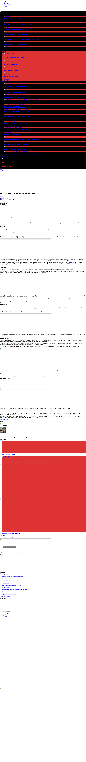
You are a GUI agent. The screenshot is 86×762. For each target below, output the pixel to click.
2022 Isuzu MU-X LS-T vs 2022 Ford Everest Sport (16, 107)
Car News (4, 1)
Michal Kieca (2, 196)
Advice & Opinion (5, 6)
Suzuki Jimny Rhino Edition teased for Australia (15, 29)
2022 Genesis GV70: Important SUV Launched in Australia (18, 19)
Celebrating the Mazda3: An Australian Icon (14, 149)
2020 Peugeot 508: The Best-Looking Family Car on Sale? (18, 124)
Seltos (35, 308)
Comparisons (4, 5)
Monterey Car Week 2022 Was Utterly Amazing (15, 144)
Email (1, 548)
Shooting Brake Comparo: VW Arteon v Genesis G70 (16, 102)
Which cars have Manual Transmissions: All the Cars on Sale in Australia (21, 139)
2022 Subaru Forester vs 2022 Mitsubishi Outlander (17, 112)
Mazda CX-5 (72, 262)
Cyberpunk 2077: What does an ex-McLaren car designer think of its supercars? (23, 154)
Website (1, 550)
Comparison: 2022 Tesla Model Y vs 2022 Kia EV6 (16, 97)
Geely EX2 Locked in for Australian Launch (14, 44)
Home (1, 169)
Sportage (5, 419)
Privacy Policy (4, 616)
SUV (7, 419)
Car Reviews (4, 2)
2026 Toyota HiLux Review (10, 64)
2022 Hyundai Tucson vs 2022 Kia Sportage (14, 92)
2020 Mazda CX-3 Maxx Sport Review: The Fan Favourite (11, 533)
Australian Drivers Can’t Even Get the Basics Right (16, 130)
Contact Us (4, 614)
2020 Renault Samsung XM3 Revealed (8, 454)
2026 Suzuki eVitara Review (11, 77)
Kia (2, 419)
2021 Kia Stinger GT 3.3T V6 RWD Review (14, 57)
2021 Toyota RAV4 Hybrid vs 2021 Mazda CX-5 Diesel (17, 116)
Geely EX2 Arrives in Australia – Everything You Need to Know (19, 25)
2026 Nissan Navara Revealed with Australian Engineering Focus (19, 49)
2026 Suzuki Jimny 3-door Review (7, 166)
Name (1, 546)
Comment (2, 545)
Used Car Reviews (7, 4)
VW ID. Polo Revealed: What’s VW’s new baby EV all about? (18, 34)
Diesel (1, 419)
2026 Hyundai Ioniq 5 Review (11, 70)
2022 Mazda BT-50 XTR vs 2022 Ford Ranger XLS (16, 86)
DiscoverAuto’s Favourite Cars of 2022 (13, 134)
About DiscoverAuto (6, 7)
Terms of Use (4, 615)
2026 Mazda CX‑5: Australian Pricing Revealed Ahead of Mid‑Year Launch (22, 39)
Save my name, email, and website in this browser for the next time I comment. (15, 552)
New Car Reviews (7, 3)
